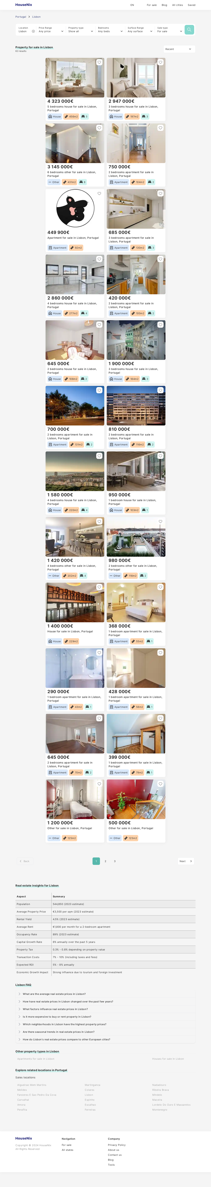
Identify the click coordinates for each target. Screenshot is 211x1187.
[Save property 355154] (99, 193)
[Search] (189, 30)
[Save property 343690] (99, 653)
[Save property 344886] (99, 325)
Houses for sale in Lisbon (168, 1058)
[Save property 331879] (160, 784)
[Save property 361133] (160, 62)
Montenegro (159, 1109)
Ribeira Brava (160, 1089)
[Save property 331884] (99, 784)
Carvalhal (23, 1099)
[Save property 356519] (99, 128)
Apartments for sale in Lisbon (35, 1058)
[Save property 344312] (99, 587)
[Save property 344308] (160, 587)
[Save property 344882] (160, 325)
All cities (177, 4)
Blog (164, 4)
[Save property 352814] (99, 259)
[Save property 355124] (160, 193)
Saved (192, 4)
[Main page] (29, 4)
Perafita (22, 1109)
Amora (21, 1104)
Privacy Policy (117, 1144)
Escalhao (90, 1104)
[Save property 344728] (99, 521)
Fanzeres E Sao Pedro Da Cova (36, 1094)
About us (113, 1149)
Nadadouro (159, 1084)
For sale (152, 4)
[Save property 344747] (160, 456)
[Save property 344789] (99, 456)
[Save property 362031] (99, 62)
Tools (111, 1164)
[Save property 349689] (160, 259)
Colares (89, 1089)
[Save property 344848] (99, 390)
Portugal (20, 16)
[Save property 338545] (160, 718)
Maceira (157, 1099)
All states (67, 1149)
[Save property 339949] (99, 718)
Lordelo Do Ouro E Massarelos (171, 1104)
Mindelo (157, 1094)
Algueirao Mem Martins (31, 1084)
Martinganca (92, 1084)
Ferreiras (90, 1109)
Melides (22, 1089)
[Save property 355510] (160, 128)
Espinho (90, 1099)
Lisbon (89, 1094)
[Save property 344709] (160, 521)
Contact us (115, 1154)
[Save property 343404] (160, 653)
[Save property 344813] (160, 390)
